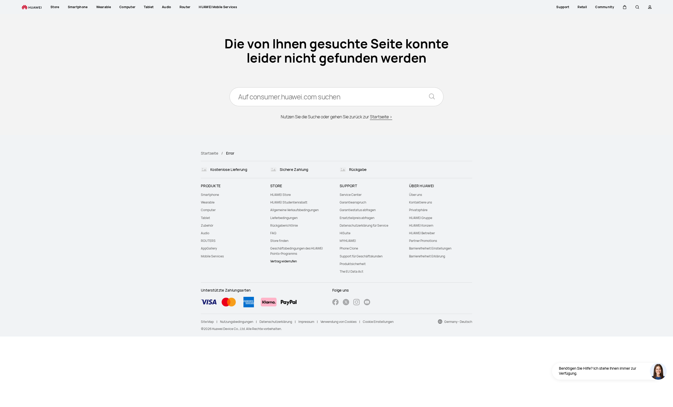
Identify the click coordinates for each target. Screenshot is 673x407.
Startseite (209, 153)
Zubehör (207, 225)
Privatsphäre (418, 210)
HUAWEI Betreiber (422, 233)
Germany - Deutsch (458, 321)
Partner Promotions (423, 240)
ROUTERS (208, 240)
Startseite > (381, 117)
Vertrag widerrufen (283, 261)
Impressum (306, 321)
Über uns (415, 194)
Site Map (207, 321)
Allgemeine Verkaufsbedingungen (294, 210)
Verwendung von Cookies (338, 321)
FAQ (273, 233)
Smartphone (210, 194)
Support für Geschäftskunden (361, 256)
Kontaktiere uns (420, 202)
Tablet (205, 218)
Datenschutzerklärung (275, 321)
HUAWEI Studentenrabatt (288, 202)
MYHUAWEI (348, 240)
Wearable (208, 202)
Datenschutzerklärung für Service (364, 225)
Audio (205, 233)
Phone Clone (349, 248)
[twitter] (346, 302)
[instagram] (356, 302)
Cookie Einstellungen (378, 321)
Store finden (279, 240)
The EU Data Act (351, 271)
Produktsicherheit (353, 264)
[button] (625, 7)
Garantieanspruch (353, 202)
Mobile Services (212, 256)
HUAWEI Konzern (421, 225)
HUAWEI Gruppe (420, 218)
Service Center (350, 194)
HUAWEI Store (280, 194)
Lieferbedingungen (284, 218)
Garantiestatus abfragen (358, 210)
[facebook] (335, 302)
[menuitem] (232, 194)
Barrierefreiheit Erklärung (427, 256)
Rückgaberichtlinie (284, 225)
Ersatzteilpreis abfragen (357, 218)
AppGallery (209, 248)
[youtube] (367, 302)
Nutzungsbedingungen (236, 321)
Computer (208, 210)
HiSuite (345, 233)
